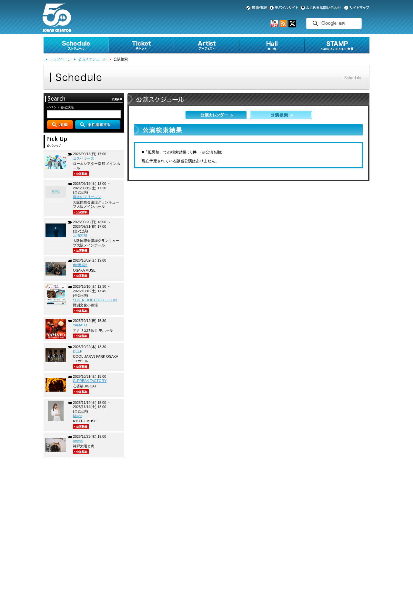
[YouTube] (274, 26)
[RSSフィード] (283, 26)
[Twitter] (292, 26)
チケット (141, 45)
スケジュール (76, 45)
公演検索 (281, 115)
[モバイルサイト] (284, 8)
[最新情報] (257, 8)
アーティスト (206, 45)
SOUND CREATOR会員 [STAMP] (336, 45)
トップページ (60, 59)
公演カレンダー (216, 115)
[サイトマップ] (356, 8)
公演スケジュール (92, 59)
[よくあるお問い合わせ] (321, 8)
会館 (271, 45)
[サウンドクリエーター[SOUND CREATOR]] (57, 29)
